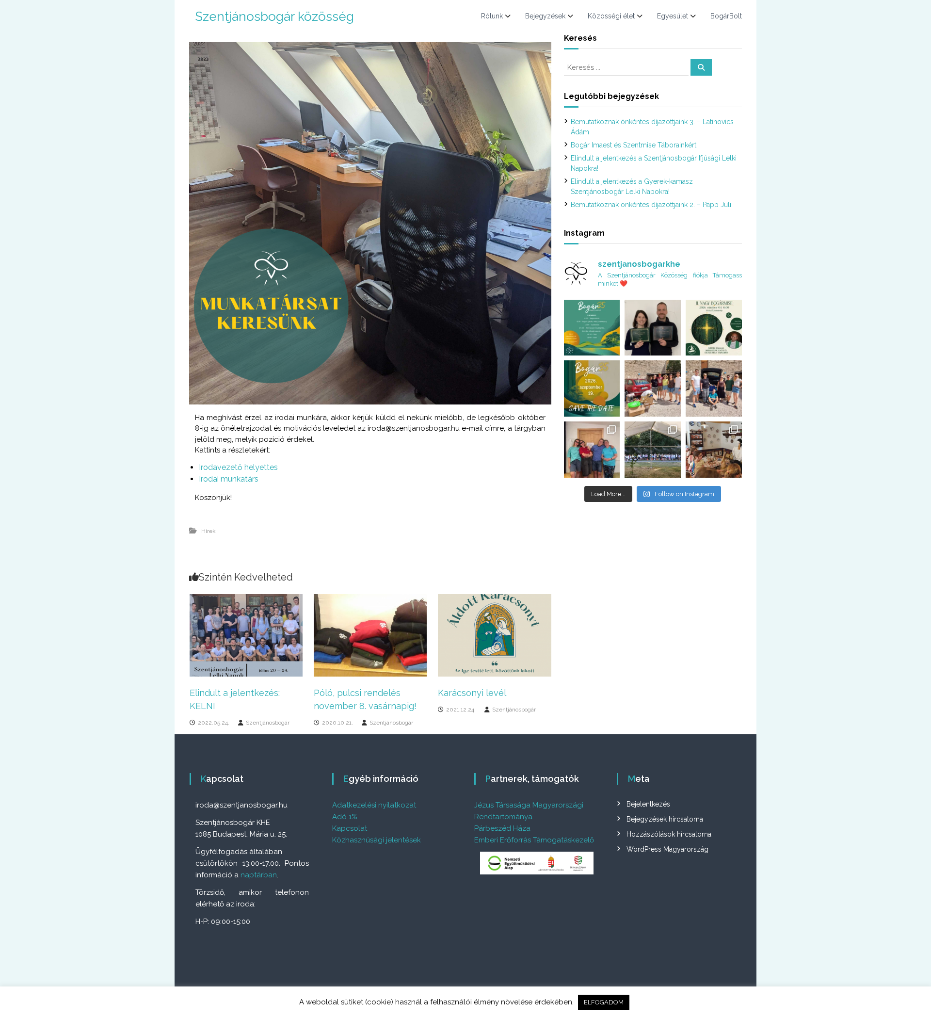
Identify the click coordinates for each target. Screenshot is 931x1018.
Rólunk (492, 16)
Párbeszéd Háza (502, 828)
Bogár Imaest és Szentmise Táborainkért (633, 145)
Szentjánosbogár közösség (274, 16)
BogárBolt (726, 16)
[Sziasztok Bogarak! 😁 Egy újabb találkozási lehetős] (714, 328)
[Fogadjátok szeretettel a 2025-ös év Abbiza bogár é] (653, 328)
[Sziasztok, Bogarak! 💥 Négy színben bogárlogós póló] (592, 449)
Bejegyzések (545, 16)
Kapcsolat (349, 828)
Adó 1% (344, 816)
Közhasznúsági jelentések (376, 840)
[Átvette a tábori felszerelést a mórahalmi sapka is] (653, 388)
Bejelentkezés (648, 804)
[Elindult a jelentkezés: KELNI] (246, 634)
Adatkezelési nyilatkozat (374, 805)
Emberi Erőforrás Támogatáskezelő (534, 840)
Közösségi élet (611, 16)
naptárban (259, 875)
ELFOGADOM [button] (604, 1002)
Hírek (208, 531)
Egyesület (672, 16)
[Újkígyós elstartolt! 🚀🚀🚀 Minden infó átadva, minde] (714, 388)
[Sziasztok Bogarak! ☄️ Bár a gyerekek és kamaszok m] (653, 449)
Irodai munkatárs (228, 479)
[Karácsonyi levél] (494, 634)
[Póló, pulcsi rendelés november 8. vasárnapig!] (370, 634)
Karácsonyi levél (472, 693)
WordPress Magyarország (667, 849)
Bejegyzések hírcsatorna (664, 819)
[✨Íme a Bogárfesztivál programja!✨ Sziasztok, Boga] (592, 328)
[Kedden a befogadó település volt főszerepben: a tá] (714, 449)
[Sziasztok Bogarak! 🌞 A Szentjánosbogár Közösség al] (592, 388)
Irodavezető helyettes (238, 467)
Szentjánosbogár (267, 722)
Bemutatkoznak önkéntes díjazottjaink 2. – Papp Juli (651, 205)
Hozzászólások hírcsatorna (668, 834)
